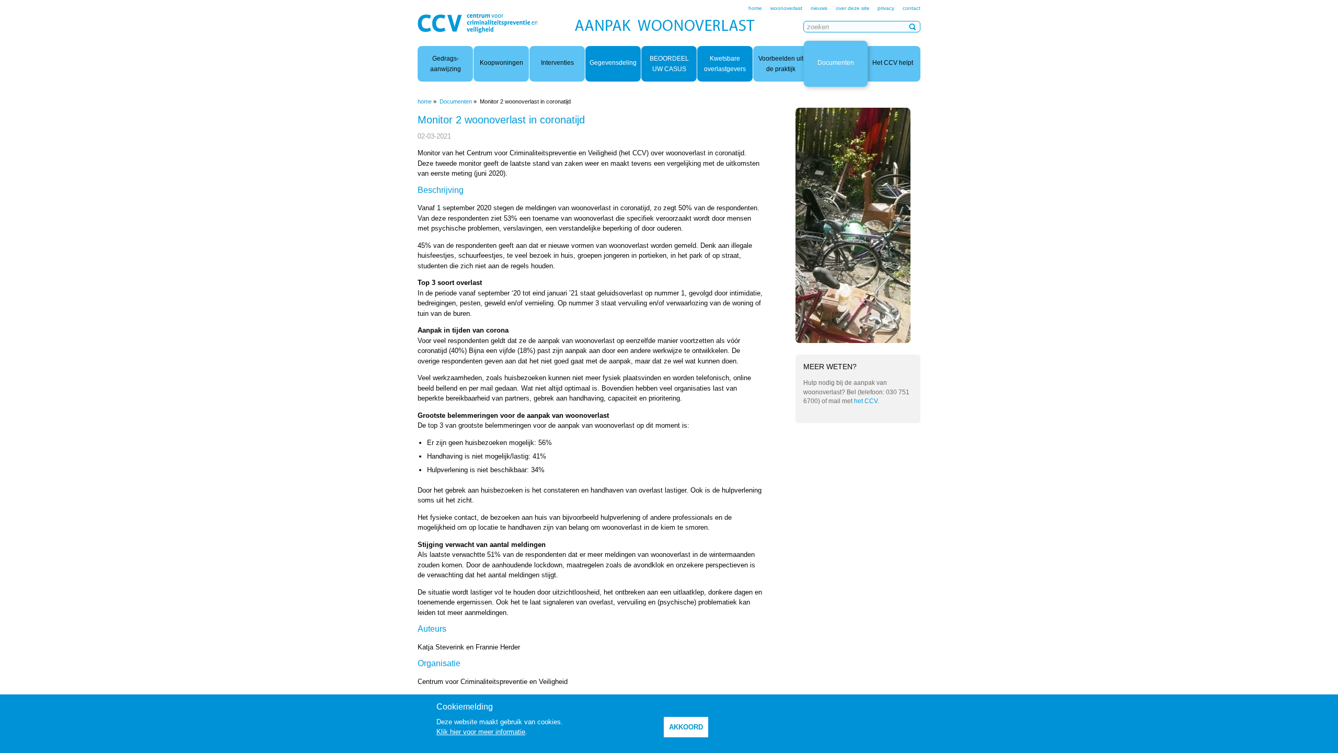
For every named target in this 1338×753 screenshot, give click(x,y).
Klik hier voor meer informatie (480, 732)
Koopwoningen (501, 62)
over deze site (853, 8)
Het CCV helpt (892, 62)
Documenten (835, 62)
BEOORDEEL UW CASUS (669, 63)
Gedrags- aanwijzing (445, 63)
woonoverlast (786, 8)
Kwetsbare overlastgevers (725, 63)
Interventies (557, 62)
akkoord (686, 727)
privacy (886, 8)
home (755, 8)
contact (911, 8)
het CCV (866, 400)
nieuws (819, 8)
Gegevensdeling (613, 62)
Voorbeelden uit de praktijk (780, 63)
